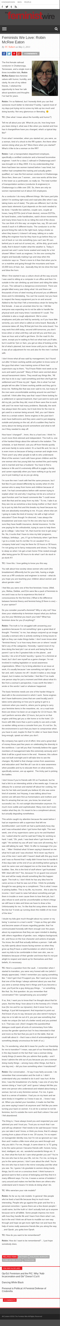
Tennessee (29, 1260)
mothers (23, 1257)
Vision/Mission (8, 2)
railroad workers (39, 1257)
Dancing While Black (13, 1282)
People (27, 2)
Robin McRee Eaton (12, 1260)
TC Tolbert (10, 47)
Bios (20, 2)
